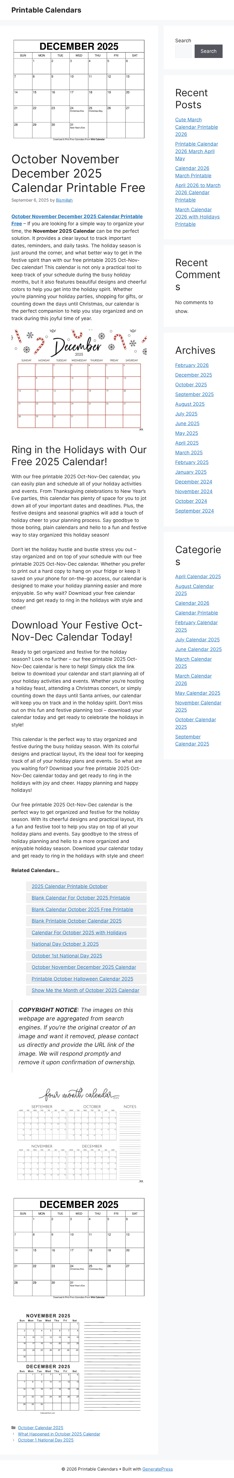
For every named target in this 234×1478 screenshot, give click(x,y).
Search (183, 40)
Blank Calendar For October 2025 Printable (81, 898)
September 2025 (194, 394)
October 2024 (191, 501)
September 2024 (194, 511)
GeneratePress (157, 1469)
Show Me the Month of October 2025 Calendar (85, 990)
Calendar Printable (196, 613)
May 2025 (186, 433)
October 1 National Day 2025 (46, 1439)
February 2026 (192, 365)
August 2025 (190, 404)
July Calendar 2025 (197, 639)
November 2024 (194, 491)
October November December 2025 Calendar (84, 967)
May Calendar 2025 (197, 693)
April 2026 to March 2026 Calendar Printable (198, 192)
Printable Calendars (46, 10)
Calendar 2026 (192, 603)
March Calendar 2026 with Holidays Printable (197, 217)
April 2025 (187, 443)
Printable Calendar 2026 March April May (196, 151)
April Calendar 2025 (198, 576)
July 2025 (186, 414)
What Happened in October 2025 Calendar (59, 1433)
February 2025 (192, 462)
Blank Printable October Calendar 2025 (77, 921)
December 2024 (193, 482)
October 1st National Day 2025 (67, 956)
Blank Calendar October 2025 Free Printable (82, 909)
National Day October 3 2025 (65, 944)
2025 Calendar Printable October (70, 886)
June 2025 (187, 423)
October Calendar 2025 (40, 1427)
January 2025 (191, 472)
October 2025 (191, 384)
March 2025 (189, 452)
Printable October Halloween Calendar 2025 (82, 979)
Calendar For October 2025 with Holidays (79, 932)
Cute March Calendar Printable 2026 (196, 127)
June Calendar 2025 (198, 649)
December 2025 (193, 375)
